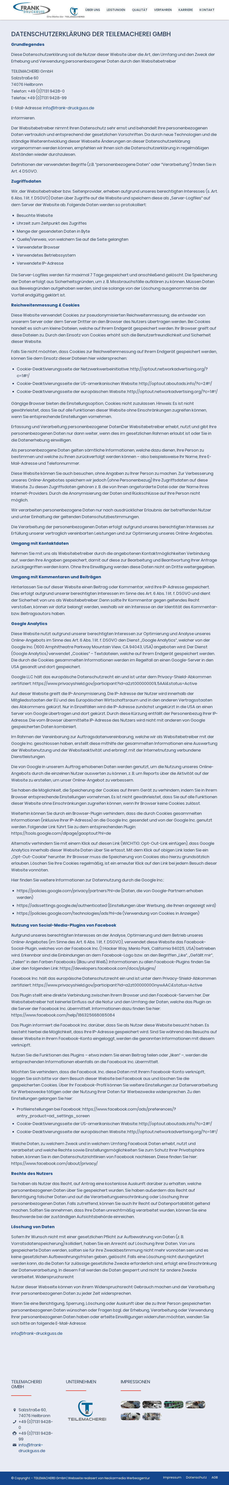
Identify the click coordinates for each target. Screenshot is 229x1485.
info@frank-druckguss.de (68, 108)
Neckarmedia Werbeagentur (127, 1478)
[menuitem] (92, 10)
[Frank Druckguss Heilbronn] (53, 10)
